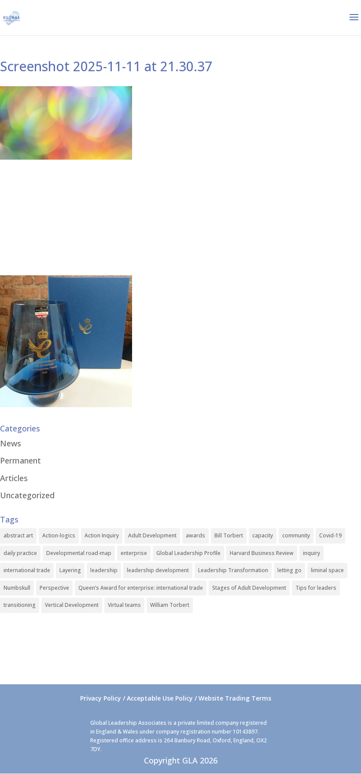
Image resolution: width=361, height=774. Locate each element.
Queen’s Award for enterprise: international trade (140, 587)
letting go (289, 570)
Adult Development (152, 535)
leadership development (158, 570)
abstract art (18, 535)
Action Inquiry (102, 535)
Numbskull (17, 587)
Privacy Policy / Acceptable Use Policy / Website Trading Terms (175, 698)
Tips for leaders (315, 587)
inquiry (311, 553)
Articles (14, 478)
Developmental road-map (78, 553)
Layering (70, 570)
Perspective (54, 587)
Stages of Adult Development (249, 587)
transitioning (20, 605)
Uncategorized (27, 495)
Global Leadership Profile (188, 553)
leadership (104, 570)
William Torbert (169, 605)
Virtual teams (124, 605)
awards (195, 535)
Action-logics (58, 535)
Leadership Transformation (233, 570)
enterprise (134, 553)
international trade (27, 570)
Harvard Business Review (262, 553)
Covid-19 (330, 535)
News (10, 443)
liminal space (327, 570)
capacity (262, 535)
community (296, 535)
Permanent (20, 460)
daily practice (20, 553)
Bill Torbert (228, 535)
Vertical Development (72, 605)
